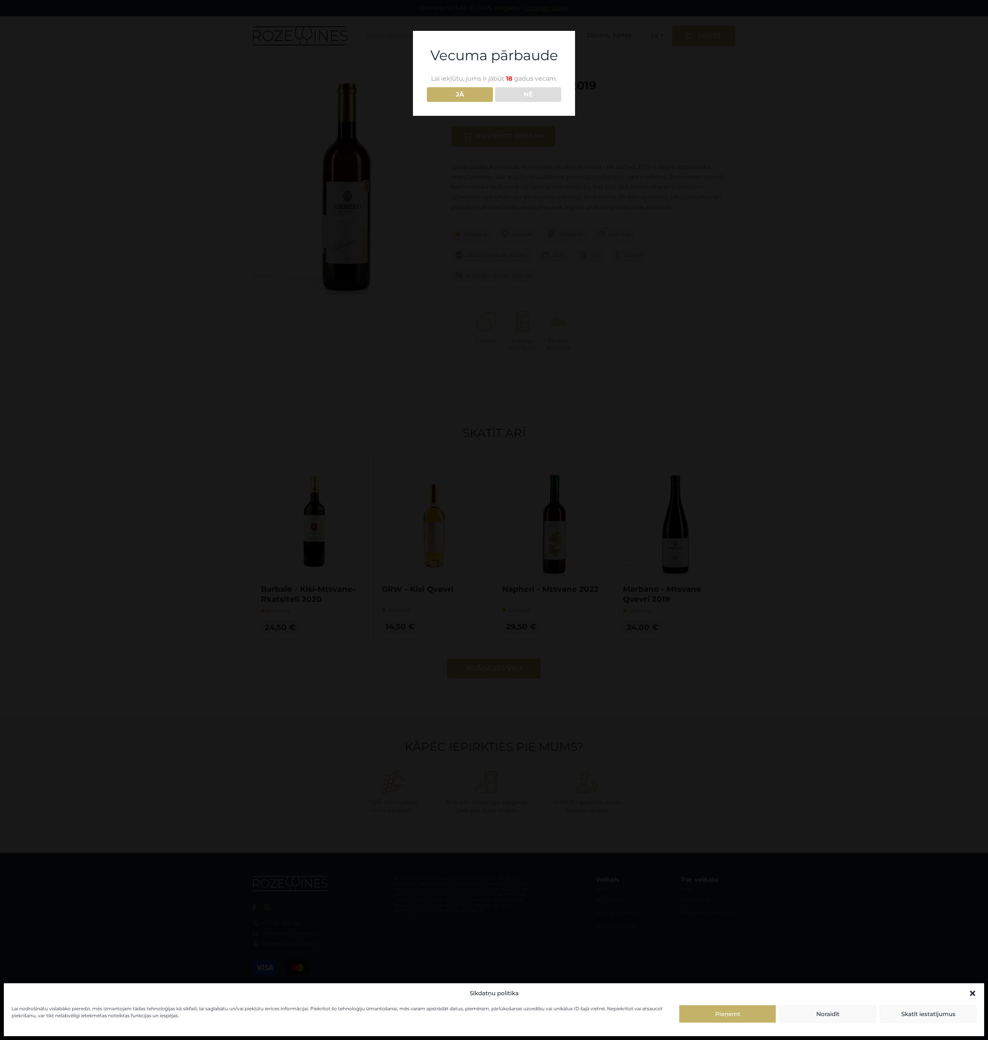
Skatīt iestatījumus (928, 1014)
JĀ (460, 94)
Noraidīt (827, 1014)
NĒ (528, 94)
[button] (972, 993)
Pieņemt (727, 1014)
